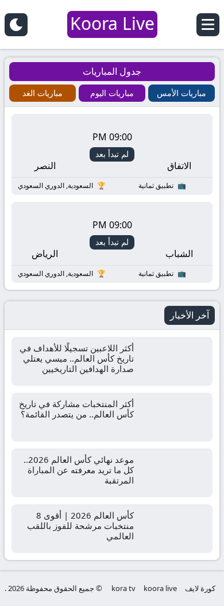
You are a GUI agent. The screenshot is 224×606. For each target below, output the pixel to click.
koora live (160, 588)
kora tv (123, 588)
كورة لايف (200, 588)
